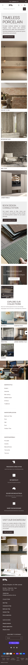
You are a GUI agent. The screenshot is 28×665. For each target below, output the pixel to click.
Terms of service (18, 659)
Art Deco (6, 400)
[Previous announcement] (1, 1)
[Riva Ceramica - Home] (5, 580)
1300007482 (6, 593)
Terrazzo (6, 453)
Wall (5, 422)
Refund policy (7, 659)
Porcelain (6, 440)
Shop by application (7, 626)
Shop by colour (6, 629)
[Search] (24, 8)
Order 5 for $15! (14, 1)
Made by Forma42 (4, 662)
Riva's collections (7, 615)
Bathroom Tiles (8, 416)
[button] (2, 5)
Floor (5, 419)
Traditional (7, 404)
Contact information (13, 659)
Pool (5, 425)
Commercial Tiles (7, 606)
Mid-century (7, 394)
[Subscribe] (20, 638)
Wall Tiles (5, 602)
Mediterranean (8, 397)
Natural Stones (8, 447)
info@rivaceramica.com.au (9, 595)
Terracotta (7, 450)
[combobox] (14, 8)
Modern (6, 388)
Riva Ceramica (7, 656)
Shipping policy (22, 659)
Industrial (6, 391)
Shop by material (7, 623)
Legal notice (26, 659)
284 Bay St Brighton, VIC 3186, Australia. (12, 584)
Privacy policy (3, 659)
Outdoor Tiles (7, 428)
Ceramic (6, 444)
